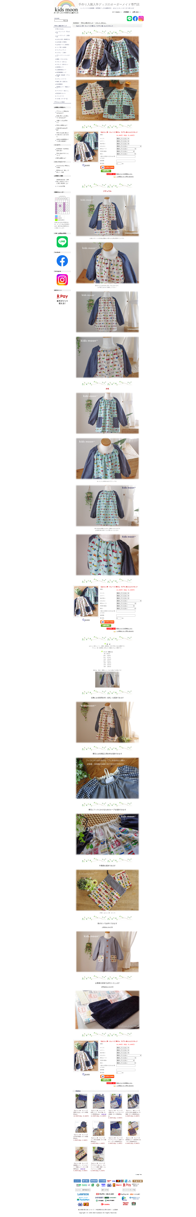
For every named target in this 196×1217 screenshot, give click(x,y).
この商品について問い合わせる (125, 176)
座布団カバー (60, 67)
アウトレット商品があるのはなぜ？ (62, 112)
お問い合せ (136, 12)
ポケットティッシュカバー (63, 56)
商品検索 (56, 18)
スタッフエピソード (59, 161)
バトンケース (60, 96)
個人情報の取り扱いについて (86, 1209)
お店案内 (115, 1209)
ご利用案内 (126, 12)
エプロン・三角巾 (61, 52)
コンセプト (57, 144)
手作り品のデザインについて (62, 154)
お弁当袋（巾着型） (61, 42)
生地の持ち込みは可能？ (61, 129)
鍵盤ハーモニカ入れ (61, 59)
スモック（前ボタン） (62, 64)
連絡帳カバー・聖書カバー (63, 87)
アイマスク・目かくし (62, 90)
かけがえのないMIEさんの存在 (63, 166)
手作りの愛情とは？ (61, 125)
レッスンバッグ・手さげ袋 (63, 32)
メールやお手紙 (60, 186)
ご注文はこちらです (107, 927)
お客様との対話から (59, 107)
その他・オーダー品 (61, 98)
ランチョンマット (61, 50)
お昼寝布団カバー (61, 69)
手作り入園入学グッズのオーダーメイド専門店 (109, 4)
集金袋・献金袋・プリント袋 (63, 75)
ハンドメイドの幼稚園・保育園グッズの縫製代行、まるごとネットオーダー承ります (106, 8)
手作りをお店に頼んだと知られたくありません (62, 134)
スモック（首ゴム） (61, 61)
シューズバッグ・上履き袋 (63, 36)
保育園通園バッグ (61, 72)
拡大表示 (87, 165)
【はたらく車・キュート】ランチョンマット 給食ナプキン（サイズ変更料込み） (116, 1139)
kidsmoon (76, 23)
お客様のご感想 (58, 175)
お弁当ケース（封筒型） (63, 44)
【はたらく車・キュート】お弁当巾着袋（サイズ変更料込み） (80, 1136)
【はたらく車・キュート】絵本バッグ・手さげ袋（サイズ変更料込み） (98, 1112)
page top (139, 1174)
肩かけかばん (60, 29)
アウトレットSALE (59, 102)
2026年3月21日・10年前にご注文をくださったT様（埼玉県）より (62, 181)
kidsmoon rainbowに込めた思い (62, 149)
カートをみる (116, 12)
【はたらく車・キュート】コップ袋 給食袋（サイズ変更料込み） (98, 1139)
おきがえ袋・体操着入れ (63, 39)
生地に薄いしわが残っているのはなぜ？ (62, 116)
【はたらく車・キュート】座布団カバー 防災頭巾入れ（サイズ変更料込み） (133, 1139)
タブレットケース (61, 79)
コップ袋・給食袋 (61, 47)
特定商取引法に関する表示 (103, 1209)
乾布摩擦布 (59, 84)
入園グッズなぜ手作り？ (61, 121)
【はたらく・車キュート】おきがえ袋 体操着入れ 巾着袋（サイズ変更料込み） (133, 1112)
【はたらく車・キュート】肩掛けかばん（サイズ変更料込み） (80, 1112)
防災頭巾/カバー (61, 93)
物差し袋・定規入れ (61, 81)
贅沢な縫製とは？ (61, 158)
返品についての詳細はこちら (124, 174)
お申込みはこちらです (107, 987)
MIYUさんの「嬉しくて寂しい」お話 (62, 171)
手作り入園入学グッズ (60, 26)
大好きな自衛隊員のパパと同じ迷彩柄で (62, 140)
